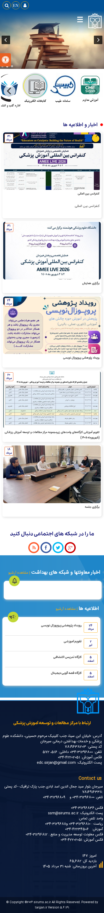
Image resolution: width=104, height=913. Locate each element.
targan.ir (41, 907)
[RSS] (33, 552)
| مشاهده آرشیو (67, 609)
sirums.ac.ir (42, 902)
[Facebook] (46, 552)
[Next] (9, 91)
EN (16, 5)
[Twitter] (58, 552)
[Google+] (70, 552)
